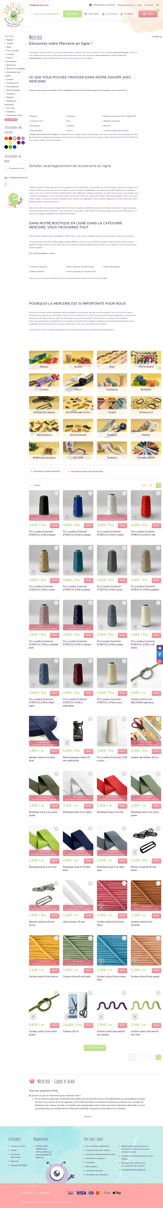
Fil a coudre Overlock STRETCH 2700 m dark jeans (41, 702)
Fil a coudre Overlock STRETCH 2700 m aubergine (75, 702)
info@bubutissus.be (39, 5)
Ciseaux (10, 54)
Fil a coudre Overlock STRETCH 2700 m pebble (145, 588)
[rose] (19, 138)
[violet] (23, 142)
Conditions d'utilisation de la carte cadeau (137, 1157)
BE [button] (157, 5)
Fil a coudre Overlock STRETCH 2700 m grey (109, 588)
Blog (140, 5)
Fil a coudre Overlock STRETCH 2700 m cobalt (77, 533)
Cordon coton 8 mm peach (145, 976)
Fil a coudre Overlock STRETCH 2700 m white (110, 533)
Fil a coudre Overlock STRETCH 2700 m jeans (110, 643)
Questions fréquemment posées (101, 1154)
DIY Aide (11, 108)
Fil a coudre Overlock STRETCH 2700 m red (143, 533)
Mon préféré (93, 14)
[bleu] (14, 147)
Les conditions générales (97, 1146)
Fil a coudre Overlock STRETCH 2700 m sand (42, 588)
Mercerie (15, 1161)
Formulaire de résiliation (97, 1174)
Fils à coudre (13, 50)
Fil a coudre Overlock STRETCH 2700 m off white (143, 644)
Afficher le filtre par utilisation (87, 471)
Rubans (10, 40)
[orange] (6, 138)
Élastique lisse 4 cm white (77, 812)
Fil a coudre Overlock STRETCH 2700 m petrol (76, 588)
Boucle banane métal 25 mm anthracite (76, 759)
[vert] (10, 147)
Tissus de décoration (16, 1156)
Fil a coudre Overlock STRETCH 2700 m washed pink (43, 644)
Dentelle (11, 111)
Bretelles (11, 65)
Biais (9, 47)
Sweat (14, 1150)
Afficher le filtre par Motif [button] (47, 471)
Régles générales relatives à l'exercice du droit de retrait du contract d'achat (135, 1149)
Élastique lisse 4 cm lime (42, 866)
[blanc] (6, 142)
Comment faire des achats (98, 1150)
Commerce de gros (94, 1170)
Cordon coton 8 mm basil (76, 976)
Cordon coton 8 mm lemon (43, 976)
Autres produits (95, 1048)
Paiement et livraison (126, 5)
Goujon (10, 79)
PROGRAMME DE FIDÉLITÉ (104, 5)
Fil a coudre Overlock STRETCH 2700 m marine (77, 643)
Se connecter (111, 14)
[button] (15, 168)
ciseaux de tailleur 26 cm (144, 757)
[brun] (19, 142)
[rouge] (10, 138)
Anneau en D (12, 83)
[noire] (6, 147)
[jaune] (10, 142)
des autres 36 (11, 119)
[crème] (14, 142)
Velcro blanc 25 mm (74, 921)
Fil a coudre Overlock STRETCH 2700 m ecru (109, 701)
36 (152, 1057)
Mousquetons (13, 86)
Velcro (10, 58)
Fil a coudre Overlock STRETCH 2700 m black (42, 533)
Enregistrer (129, 14)
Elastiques (12, 61)
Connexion (149, 5)
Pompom (11, 93)
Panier (150, 14)
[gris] (23, 138)
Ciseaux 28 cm (71, 1031)
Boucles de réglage (16, 68)
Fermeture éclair (14, 115)
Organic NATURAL (19, 1165)
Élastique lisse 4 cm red (110, 812)
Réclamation (91, 1166)
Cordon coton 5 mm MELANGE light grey (142, 701)
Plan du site (27, 1193)
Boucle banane (13, 90)
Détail (55, 525)
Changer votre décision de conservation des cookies (133, 1164)
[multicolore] (14, 138)
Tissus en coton (18, 1146)
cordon (10, 43)
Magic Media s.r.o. (38, 1202)
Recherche (72, 14)
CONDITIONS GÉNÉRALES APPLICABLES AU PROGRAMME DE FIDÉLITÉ (44, 1152)
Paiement (90, 1162)
